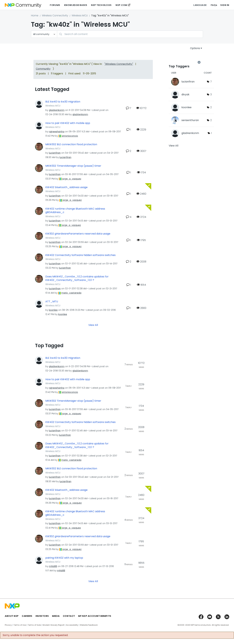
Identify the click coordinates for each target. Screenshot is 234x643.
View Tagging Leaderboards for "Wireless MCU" (184, 62)
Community (43, 69)
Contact (69, 616)
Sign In (224, 5)
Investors (42, 616)
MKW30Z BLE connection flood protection (71, 144)
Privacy (8, 625)
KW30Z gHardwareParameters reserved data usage (77, 233)
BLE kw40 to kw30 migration (62, 101)
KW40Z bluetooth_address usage (66, 187)
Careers (27, 616)
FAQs (214, 5)
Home (34, 15)
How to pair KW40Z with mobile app (67, 123)
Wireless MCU (80, 15)
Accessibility (72, 625)
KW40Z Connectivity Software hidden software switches (80, 255)
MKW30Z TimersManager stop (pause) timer (73, 166)
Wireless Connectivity (55, 15)
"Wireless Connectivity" (118, 64)
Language (199, 5)
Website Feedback (89, 625)
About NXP (12, 616)
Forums (55, 5)
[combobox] (130, 34)
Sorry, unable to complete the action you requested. (35, 635)
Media (56, 616)
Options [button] (195, 48)
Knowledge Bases (75, 5)
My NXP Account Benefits (94, 616)
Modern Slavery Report (53, 625)
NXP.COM (121, 5)
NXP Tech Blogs (101, 5)
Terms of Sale (34, 625)
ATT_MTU (51, 301)
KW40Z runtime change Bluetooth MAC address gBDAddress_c (75, 210)
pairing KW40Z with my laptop (64, 558)
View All (93, 325)
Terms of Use (20, 625)
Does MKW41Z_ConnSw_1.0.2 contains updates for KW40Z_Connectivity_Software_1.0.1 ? (77, 278)
